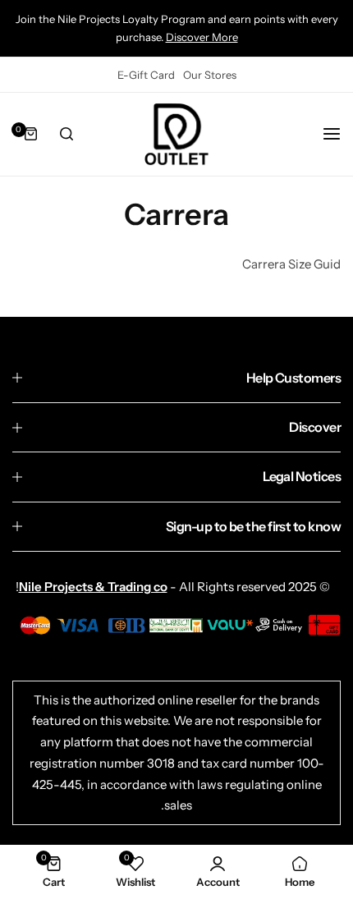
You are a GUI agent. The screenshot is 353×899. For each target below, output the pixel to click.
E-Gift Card (146, 74)
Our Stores (209, 74)
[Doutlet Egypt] (176, 134)
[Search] (66, 134)
